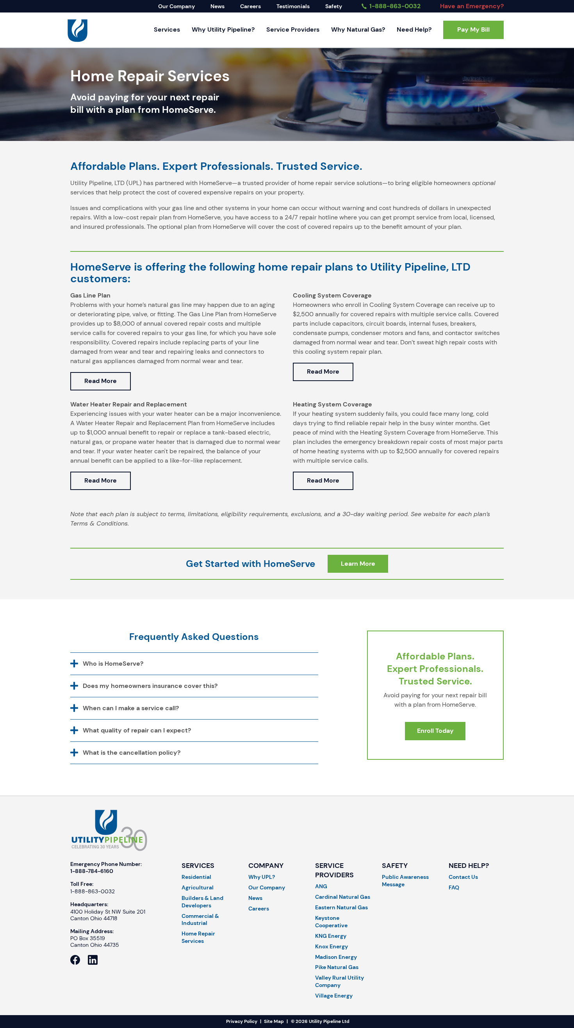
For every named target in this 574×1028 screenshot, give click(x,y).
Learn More (358, 563)
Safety (333, 6)
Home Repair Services (198, 937)
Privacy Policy (241, 1021)
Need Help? (414, 29)
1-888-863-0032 (394, 6)
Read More (100, 381)
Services (167, 29)
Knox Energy (331, 946)
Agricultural (198, 887)
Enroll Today (435, 731)
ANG (321, 886)
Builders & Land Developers (202, 901)
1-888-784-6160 (91, 871)
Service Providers (292, 29)
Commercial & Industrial (200, 919)
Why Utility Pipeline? (223, 29)
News (217, 6)
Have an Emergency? (472, 6)
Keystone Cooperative (331, 921)
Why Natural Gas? (358, 29)
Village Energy (334, 995)
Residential (196, 876)
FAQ (454, 887)
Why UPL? (261, 876)
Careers (250, 6)
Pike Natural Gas (336, 967)
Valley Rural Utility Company (339, 981)
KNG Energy (330, 935)
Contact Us (463, 876)
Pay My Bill (473, 29)
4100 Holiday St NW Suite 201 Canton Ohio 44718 (107, 915)
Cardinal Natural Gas (342, 896)
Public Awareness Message (405, 880)
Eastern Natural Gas (341, 907)
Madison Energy (336, 956)
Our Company (176, 6)
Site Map (274, 1021)
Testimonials (293, 6)
